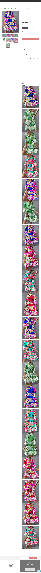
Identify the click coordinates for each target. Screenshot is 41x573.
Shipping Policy (11, 564)
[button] (3, 22)
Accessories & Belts (28, 8)
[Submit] (2, 5)
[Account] (36, 5)
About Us (11, 563)
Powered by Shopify (3, 571)
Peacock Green (36, 22)
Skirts (19, 8)
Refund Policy (11, 565)
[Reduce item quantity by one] (22, 33)
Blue (25, 22)
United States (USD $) (32, 5)
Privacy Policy (11, 566)
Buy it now (30, 38)
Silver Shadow (24, 15)
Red (25, 24)
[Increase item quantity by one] (25, 33)
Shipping (27, 19)
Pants (16, 8)
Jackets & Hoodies (11, 8)
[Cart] (38, 5)
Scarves (23, 8)
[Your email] (24, 558)
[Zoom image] (10, 22)
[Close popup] (39, 561)
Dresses (34, 8)
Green (30, 22)
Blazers (38, 8)
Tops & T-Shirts (4, 8)
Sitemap (11, 567)
